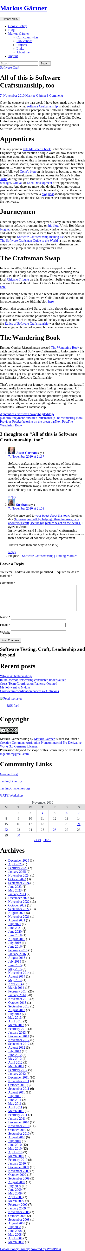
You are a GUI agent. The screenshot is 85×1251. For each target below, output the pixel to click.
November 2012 (19, 1040)
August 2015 (16, 957)
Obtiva (17, 183)
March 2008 (16, 1242)
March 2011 (16, 1111)
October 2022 (17, 905)
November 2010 (19, 1126)
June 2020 (15, 931)
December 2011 (18, 1077)
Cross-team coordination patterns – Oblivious (29, 691)
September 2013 (19, 1006)
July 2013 (14, 1014)
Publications (24, 41)
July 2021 (14, 924)
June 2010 (15, 1144)
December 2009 (18, 1167)
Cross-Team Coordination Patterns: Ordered (28, 683)
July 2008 (14, 1227)
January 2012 (17, 1073)
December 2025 (18, 860)
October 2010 (17, 1130)
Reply (12, 497)
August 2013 (16, 1010)
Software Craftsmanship (42, 106)
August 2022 (16, 913)
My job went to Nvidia (15, 687)
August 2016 (16, 939)
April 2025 (15, 864)
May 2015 (15, 969)
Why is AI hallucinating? (16, 676)
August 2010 (16, 1137)
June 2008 (15, 1231)
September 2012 (19, 1043)
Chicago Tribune (18, 279)
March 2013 (16, 1025)
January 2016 (17, 954)
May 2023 (15, 890)
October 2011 (17, 1085)
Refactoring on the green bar (27, 421)
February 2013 (17, 1029)
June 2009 (15, 1189)
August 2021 (16, 920)
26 (54, 829)
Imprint (13, 56)
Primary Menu (10, 18)
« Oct (37, 840)
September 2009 (19, 1178)
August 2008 (16, 1223)
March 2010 (16, 1156)
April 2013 (15, 1021)
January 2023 (17, 894)
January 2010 (17, 1163)
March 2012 (16, 1066)
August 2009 (16, 1182)
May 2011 (14, 1103)
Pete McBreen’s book (37, 149)
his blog (53, 225)
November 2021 (19, 916)
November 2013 (19, 999)
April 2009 (15, 1197)
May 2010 (15, 1148)
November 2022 (19, 901)
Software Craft (9, 67)
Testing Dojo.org (11, 781)
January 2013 (17, 1032)
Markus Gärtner (23, 8)
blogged (5, 229)
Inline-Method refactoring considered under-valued (33, 680)
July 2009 (14, 1186)
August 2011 (16, 1092)
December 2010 (18, 1122)
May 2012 (15, 1058)
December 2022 (18, 898)
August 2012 (16, 1047)
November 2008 (19, 1212)
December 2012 (18, 1036)
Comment (7, 583)
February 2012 (17, 1070)
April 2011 (15, 1107)
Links (20, 48)
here (3, 287)
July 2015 (14, 961)
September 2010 (19, 1133)
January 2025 (17, 871)
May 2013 (15, 1017)
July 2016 (14, 942)
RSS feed (13, 705)
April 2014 (15, 984)
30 (18, 835)
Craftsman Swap (26, 414)
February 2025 (17, 868)
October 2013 (17, 1002)
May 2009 (15, 1193)
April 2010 (15, 1152)
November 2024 (19, 875)
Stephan (22, 504)
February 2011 (17, 1115)
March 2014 (16, 987)
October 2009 (17, 1174)
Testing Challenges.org (15, 788)
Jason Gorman (26, 452)
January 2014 (17, 995)
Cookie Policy (17, 26)
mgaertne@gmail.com (14, 754)
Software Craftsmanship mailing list (40, 237)
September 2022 (19, 909)
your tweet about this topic (52, 515)
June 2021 (15, 928)
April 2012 (15, 1062)
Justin (3, 179)
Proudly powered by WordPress (40, 1249)
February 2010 (17, 1159)
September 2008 (19, 1219)
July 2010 (14, 1141)
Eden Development (39, 183)
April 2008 (15, 1238)
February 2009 (17, 1204)
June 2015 (15, 965)
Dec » (47, 840)
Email (5, 625)
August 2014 (16, 976)
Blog (11, 30)
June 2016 (15, 946)
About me (23, 52)
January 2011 (17, 1118)
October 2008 (17, 1216)
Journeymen (16, 418)
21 (78, 824)
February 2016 (17, 950)
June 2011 (14, 1100)
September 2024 (19, 883)
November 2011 (18, 1081)
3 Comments (55, 95)
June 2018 (15, 935)
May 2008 (15, 1234)
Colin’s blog (28, 171)
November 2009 (19, 1171)
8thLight (5, 183)
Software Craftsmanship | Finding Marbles (49, 556)
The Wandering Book (65, 347)
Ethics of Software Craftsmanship (26, 323)
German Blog (9, 774)
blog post (48, 194)
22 (6, 829)
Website (5, 632)
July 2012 (14, 1051)
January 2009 (17, 1208)
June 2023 (15, 886)
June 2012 (15, 1055)
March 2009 (16, 1201)
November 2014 (19, 972)
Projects (22, 45)
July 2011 (14, 1096)
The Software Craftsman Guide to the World (29, 240)
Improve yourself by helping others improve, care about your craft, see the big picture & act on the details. (44, 521)
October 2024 (17, 879)
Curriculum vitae (27, 37)
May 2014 (15, 980)
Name (5, 617)
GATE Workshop (11, 795)
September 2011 (18, 1088)
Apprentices (8, 414)
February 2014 (17, 991)
